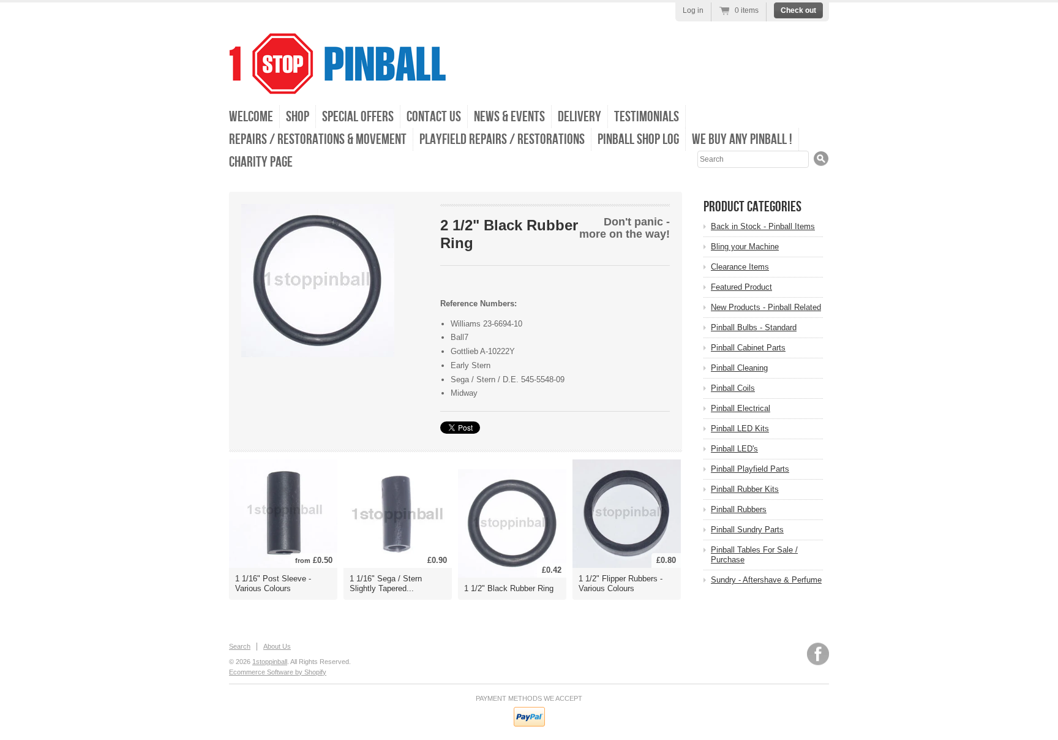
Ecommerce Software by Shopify (277, 672)
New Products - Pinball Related (766, 307)
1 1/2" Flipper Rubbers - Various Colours (620, 583)
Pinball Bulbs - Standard (754, 327)
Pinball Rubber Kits (745, 489)
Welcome (251, 117)
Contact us (434, 117)
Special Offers (358, 117)
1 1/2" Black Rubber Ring (508, 588)
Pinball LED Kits (740, 428)
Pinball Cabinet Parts (748, 347)
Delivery (579, 117)
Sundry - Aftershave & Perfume (766, 579)
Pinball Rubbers (739, 509)
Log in (693, 10)
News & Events (509, 117)
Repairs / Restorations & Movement (318, 139)
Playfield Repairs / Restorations (502, 139)
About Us (277, 646)
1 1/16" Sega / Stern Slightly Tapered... (386, 583)
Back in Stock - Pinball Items (763, 226)
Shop (297, 117)
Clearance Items (740, 266)
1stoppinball (269, 661)
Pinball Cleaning (739, 367)
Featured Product (741, 287)
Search (239, 646)
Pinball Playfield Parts (750, 469)
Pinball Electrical (740, 408)
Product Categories (752, 207)
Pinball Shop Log (638, 139)
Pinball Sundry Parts (747, 529)
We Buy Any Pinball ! (742, 139)
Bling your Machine (745, 246)
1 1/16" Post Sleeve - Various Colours (273, 583)
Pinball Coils (733, 388)
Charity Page (261, 162)
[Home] (337, 85)
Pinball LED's (734, 448)
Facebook (818, 654)
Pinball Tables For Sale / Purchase (754, 554)
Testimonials (646, 117)
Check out (798, 10)
